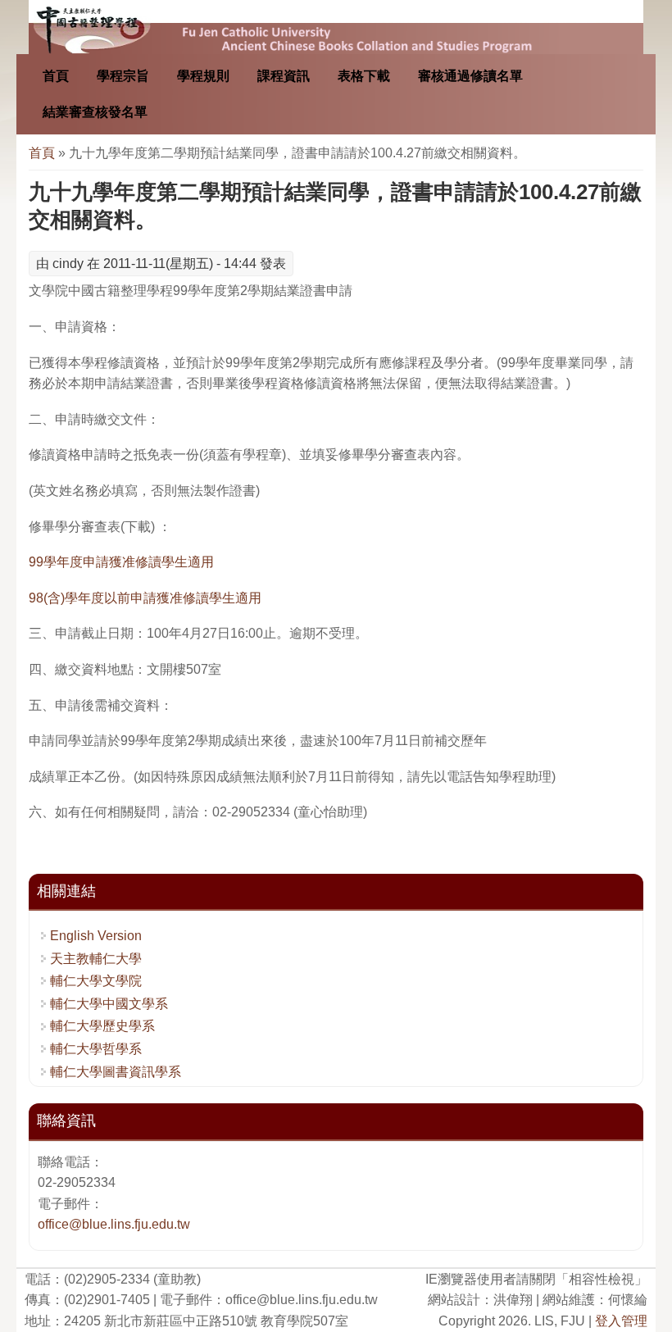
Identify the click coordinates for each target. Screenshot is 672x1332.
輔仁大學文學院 (96, 981)
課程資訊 (283, 76)
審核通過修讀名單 (470, 76)
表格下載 (364, 76)
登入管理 (621, 1321)
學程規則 (203, 76)
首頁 (56, 76)
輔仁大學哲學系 (96, 1049)
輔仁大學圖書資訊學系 (115, 1072)
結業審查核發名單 (95, 112)
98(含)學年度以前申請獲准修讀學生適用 (145, 598)
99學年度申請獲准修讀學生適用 (121, 562)
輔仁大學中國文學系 (109, 1004)
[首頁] (336, 27)
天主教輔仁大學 (96, 959)
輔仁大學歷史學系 (102, 1026)
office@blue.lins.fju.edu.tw (114, 1224)
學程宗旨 (123, 76)
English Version (96, 936)
